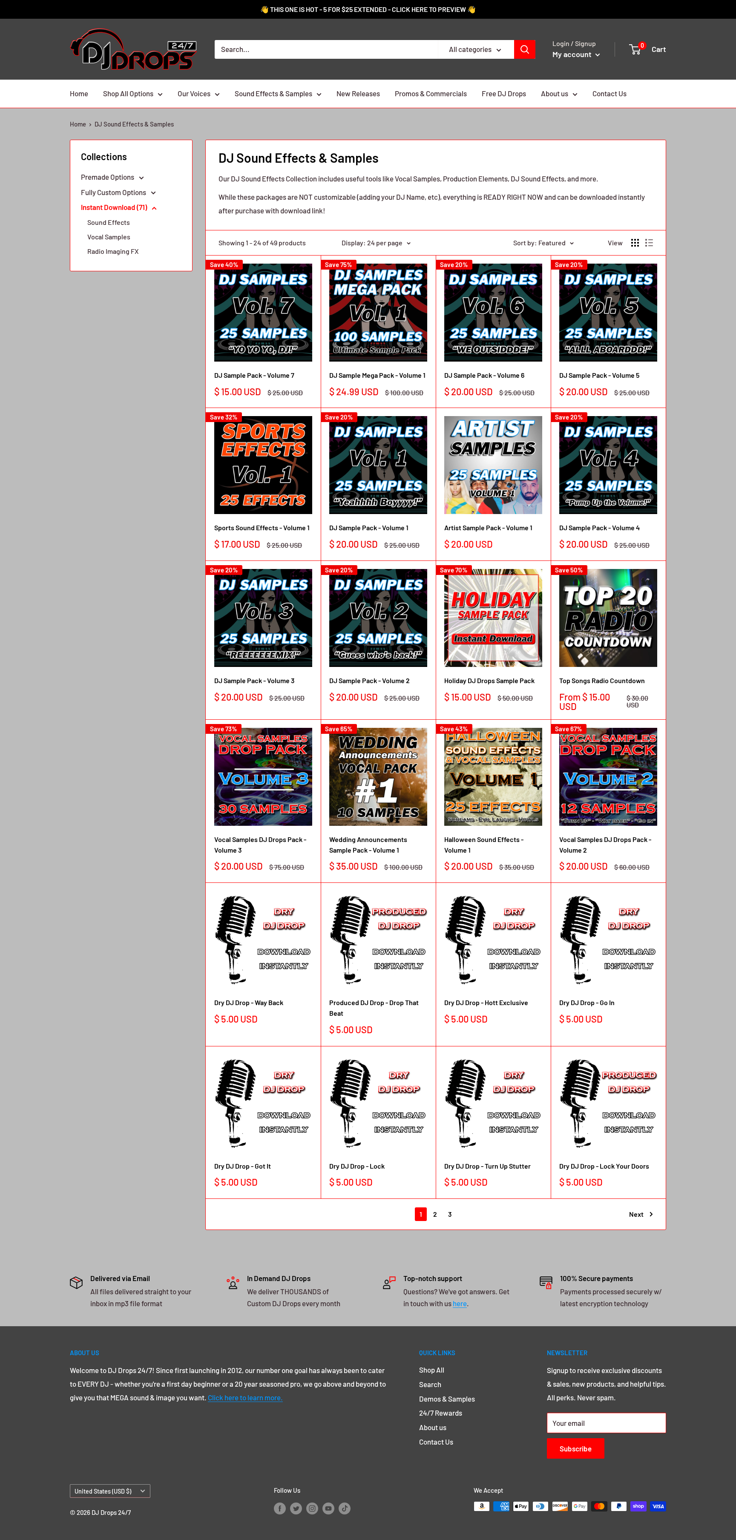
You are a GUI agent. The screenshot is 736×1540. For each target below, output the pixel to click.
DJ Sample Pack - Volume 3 (254, 680)
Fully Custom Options (114, 192)
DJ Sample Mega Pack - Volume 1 (377, 375)
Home (79, 93)
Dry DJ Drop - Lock (357, 1166)
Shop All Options (128, 93)
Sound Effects (108, 222)
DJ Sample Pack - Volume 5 (599, 375)
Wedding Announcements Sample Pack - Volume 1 (368, 844)
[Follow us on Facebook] (280, 1507)
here (460, 1303)
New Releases (358, 93)
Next (636, 1214)
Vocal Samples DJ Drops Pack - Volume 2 (605, 844)
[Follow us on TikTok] (345, 1507)
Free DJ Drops (504, 93)
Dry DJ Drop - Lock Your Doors (604, 1166)
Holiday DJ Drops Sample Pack (489, 680)
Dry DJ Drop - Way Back (248, 1002)
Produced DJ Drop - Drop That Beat (374, 1007)
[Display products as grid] (635, 243)
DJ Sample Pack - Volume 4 (599, 527)
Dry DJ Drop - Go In (587, 1002)
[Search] (524, 49)
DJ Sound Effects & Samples (134, 124)
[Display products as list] (649, 243)
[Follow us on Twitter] (296, 1507)
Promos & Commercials (431, 93)
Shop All (431, 1369)
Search (430, 1384)
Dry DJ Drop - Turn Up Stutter (487, 1166)
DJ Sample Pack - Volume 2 (369, 680)
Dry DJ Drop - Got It (242, 1166)
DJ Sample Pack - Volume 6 (484, 375)
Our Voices (194, 93)
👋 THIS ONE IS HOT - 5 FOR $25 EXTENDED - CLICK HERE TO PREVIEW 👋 (368, 9)
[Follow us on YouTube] (328, 1507)
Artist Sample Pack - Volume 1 (488, 527)
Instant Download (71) (114, 207)
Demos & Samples (447, 1398)
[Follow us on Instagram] (312, 1507)
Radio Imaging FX (113, 251)
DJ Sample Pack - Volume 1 (368, 527)
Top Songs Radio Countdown (602, 680)
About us (554, 93)
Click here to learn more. (245, 1397)
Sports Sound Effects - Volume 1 (262, 527)
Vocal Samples (108, 237)
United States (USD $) (103, 1491)
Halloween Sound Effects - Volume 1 (483, 844)
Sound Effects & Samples (273, 93)
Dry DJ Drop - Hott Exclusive (486, 1002)
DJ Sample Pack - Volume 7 (254, 375)
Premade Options (108, 176)
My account (572, 54)
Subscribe (576, 1448)
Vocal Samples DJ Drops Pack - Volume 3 (260, 844)
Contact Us (609, 93)
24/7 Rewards (440, 1412)
